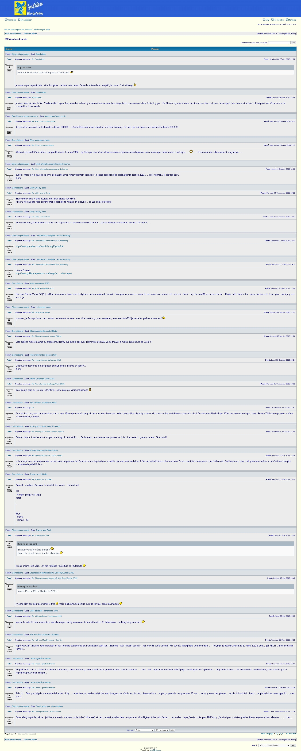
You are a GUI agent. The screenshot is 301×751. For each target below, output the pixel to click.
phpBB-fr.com (155, 750)
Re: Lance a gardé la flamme (43, 664)
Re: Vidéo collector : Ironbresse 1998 (47, 616)
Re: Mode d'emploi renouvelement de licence (50, 169)
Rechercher (278, 20)
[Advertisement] (179, 8)
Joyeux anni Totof (43, 530)
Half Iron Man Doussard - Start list (44, 635)
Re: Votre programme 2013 (42, 288)
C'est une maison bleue (39, 140)
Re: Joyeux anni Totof (40, 535)
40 (287, 734)
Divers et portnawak (20, 54)
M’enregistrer (26, 20)
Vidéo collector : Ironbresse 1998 (44, 611)
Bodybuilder (41, 54)
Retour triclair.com (13, 33)
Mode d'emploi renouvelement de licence (53, 164)
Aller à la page (267, 734)
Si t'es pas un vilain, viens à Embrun (45, 426)
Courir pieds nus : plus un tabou (49, 706)
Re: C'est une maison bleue (43, 145)
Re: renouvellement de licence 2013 (46, 360)
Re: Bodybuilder (38, 59)
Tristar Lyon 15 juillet (38, 474)
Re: (33, 408)
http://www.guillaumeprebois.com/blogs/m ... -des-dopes (44, 273)
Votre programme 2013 (39, 283)
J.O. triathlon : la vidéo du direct (43, 403)
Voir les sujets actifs (42, 30)
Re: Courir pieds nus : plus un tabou (46, 712)
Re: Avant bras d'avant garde (43, 121)
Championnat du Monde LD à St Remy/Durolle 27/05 (52, 573)
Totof (9, 59)
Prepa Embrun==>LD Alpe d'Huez (44, 450)
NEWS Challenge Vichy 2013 (42, 379)
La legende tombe (43, 307)
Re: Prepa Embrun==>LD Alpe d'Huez (47, 455)
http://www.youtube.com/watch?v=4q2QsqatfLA (40, 246)
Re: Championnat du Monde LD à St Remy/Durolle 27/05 (55, 578)
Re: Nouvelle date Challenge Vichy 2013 (48, 384)
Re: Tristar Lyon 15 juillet (42, 479)
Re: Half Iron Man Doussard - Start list (47, 640)
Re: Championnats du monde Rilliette (47, 336)
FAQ (267, 20)
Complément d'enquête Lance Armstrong (53, 235)
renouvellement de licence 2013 (43, 355)
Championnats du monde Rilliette (43, 331)
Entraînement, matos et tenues (25, 116)
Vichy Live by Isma (38, 188)
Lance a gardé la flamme (40, 658)
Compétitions (17, 140)
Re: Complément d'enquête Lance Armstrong (50, 241)
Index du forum (30, 33)
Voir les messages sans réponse (18, 30)
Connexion (11, 20)
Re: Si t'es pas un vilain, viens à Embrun (48, 432)
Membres (292, 20)
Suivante (293, 734)
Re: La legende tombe (41, 312)
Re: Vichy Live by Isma (41, 193)
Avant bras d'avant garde (55, 116)
